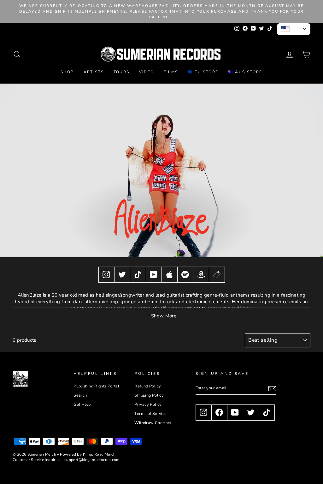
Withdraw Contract (152, 423)
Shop (67, 71)
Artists (94, 71)
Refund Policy (147, 386)
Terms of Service (150, 413)
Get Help (82, 404)
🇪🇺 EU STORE (203, 71)
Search (80, 395)
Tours (122, 71)
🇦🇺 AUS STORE (245, 71)
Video (146, 71)
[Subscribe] (272, 389)
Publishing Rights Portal (96, 386)
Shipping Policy (149, 395)
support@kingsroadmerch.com (92, 459)
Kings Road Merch (99, 454)
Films (171, 71)
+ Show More (161, 316)
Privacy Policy (148, 404)
